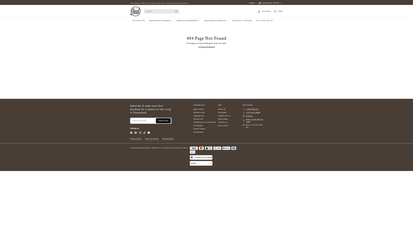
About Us (221, 109)
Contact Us (222, 122)
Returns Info (198, 119)
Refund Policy (168, 139)
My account (223, 125)
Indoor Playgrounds (187, 21)
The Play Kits (138, 21)
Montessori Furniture (215, 21)
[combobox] (161, 11)
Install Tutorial (199, 129)
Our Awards (198, 125)
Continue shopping (206, 47)
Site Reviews (198, 132)
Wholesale (222, 112)
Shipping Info (198, 116)
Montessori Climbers (160, 21)
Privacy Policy (135, 139)
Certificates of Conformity (204, 122)
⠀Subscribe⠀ (163, 120)
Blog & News (223, 119)
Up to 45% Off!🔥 (264, 21)
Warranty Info (199, 112)
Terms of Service (152, 139)
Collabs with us (224, 116)
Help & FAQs (198, 109)
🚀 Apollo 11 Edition (242, 21)
